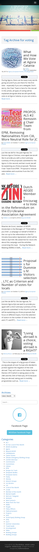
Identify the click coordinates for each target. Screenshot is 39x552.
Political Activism (11, 511)
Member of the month (13, 492)
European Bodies (11, 472)
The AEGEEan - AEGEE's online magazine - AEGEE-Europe (20, 546)
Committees (10, 464)
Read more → (7, 99)
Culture (8, 466)
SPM (7, 520)
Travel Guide (10, 526)
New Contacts (10, 500)
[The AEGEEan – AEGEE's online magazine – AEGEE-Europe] (19, 12)
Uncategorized (28, 71)
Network (9, 498)
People (8, 507)
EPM (7, 468)
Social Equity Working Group (15, 517)
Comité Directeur (11, 460)
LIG (7, 485)
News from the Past (13, 502)
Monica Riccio (7, 354)
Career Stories (10, 455)
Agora (10, 71)
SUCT (8, 522)
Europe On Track (11, 470)
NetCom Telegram (12, 496)
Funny (8, 477)
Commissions (10, 462)
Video (8, 530)
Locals (8, 490)
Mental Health (10, 494)
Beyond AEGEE (26, 218)
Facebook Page (20, 425)
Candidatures (10, 453)
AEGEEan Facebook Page (19, 432)
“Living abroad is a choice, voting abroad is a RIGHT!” (30, 341)
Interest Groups (11, 481)
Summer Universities (13, 524)
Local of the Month (12, 487)
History (8, 479)
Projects (8, 513)
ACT (7, 443)
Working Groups (11, 532)
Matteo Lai (6, 218)
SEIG (7, 515)
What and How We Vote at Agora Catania (29, 59)
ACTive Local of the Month (15, 445)
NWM (8, 505)
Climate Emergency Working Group (18, 458)
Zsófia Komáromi (23, 548)
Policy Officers (10, 509)
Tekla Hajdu (26, 69)
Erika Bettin (7, 143)
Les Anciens (10, 483)
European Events (18, 71)
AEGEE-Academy (11, 447)
